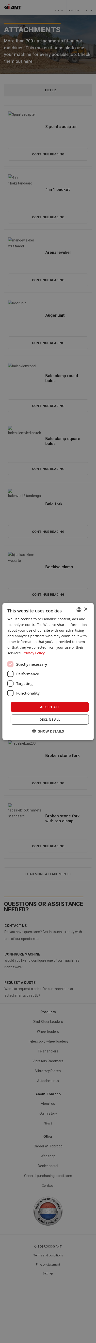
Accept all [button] (49, 706)
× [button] (85, 609)
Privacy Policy (34, 653)
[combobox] (78, 609)
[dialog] (48, 671)
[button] (48, 731)
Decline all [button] (49, 719)
